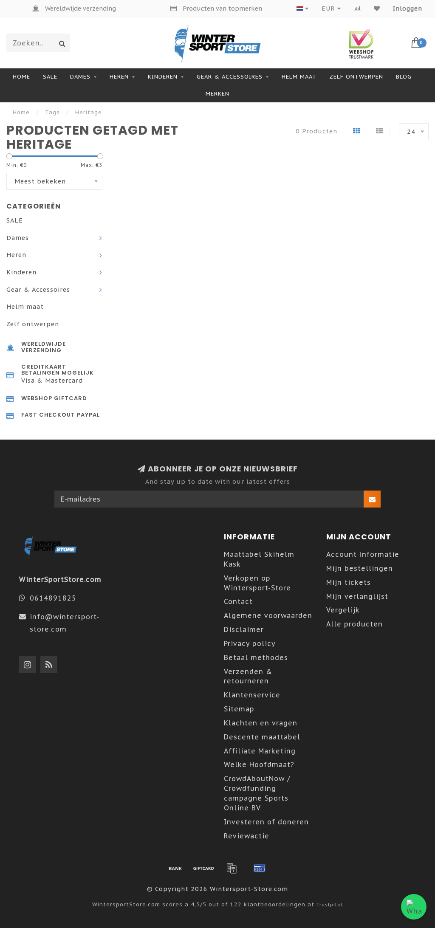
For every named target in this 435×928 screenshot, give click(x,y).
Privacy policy (250, 643)
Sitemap (239, 709)
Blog (404, 76)
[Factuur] (231, 868)
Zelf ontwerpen (356, 76)
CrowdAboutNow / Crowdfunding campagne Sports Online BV (257, 793)
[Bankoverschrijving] (175, 868)
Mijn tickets (348, 582)
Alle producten (354, 624)
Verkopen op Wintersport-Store (257, 583)
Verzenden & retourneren (248, 676)
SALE (50, 76)
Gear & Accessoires (230, 76)
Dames (80, 76)
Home (21, 76)
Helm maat (299, 76)
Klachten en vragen (260, 723)
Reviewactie (246, 836)
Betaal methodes (256, 657)
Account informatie (362, 554)
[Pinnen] (259, 868)
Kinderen (163, 76)
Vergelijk (343, 610)
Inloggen (407, 8)
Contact (238, 601)
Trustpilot (329, 904)
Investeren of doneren (266, 822)
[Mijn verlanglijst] (377, 8)
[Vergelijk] (357, 8)
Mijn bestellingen (359, 568)
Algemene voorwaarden (268, 615)
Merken (217, 93)
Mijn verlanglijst (357, 596)
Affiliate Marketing (260, 751)
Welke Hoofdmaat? (259, 764)
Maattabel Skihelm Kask (259, 559)
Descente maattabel (262, 737)
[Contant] (203, 868)
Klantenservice (252, 695)
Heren (119, 76)
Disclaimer (244, 629)
